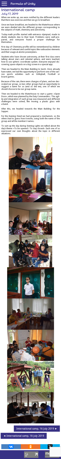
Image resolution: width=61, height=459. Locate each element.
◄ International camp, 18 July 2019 (23, 435)
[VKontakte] (11, 446)
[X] (50, 446)
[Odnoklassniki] (30, 446)
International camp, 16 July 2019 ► (36, 428)
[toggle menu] (4, 4)
